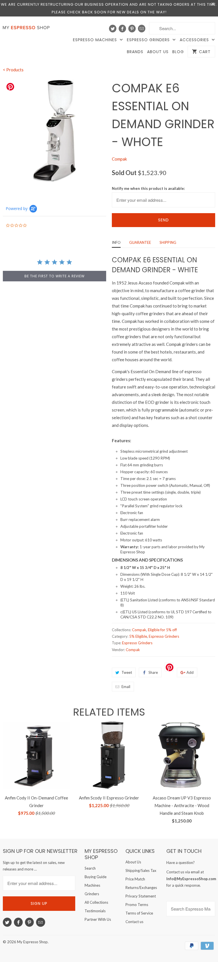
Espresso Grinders (149, 40)
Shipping (168, 242)
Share (153, 672)
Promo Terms (136, 904)
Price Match (135, 879)
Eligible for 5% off (162, 630)
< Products (13, 69)
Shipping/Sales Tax (140, 870)
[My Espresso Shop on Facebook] (122, 28)
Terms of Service (139, 913)
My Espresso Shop (32, 942)
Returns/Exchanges (141, 887)
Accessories (195, 40)
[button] (217, 946)
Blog (178, 52)
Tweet (126, 672)
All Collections (96, 902)
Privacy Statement (140, 896)
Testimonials (95, 911)
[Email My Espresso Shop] (141, 28)
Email (125, 686)
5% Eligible (138, 636)
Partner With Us (98, 919)
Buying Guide (95, 876)
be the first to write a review (54, 276)
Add (190, 672)
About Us (158, 52)
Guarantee (140, 242)
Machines (92, 885)
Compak (119, 158)
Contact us (134, 921)
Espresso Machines (95, 40)
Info (116, 242)
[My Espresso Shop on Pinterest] (132, 28)
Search (90, 868)
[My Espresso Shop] (27, 29)
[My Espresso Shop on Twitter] (112, 28)
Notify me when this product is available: (148, 188)
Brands (135, 52)
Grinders (92, 894)
